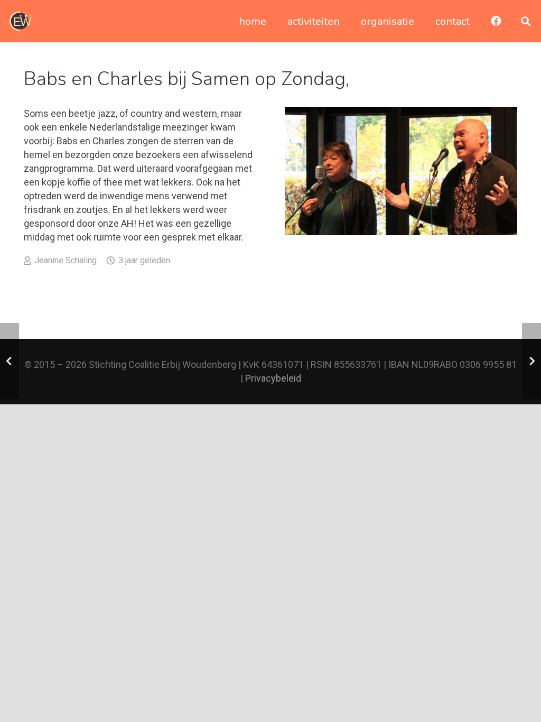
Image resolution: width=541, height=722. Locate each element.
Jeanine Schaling (65, 260)
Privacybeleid (273, 378)
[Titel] (21, 21)
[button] (525, 21)
